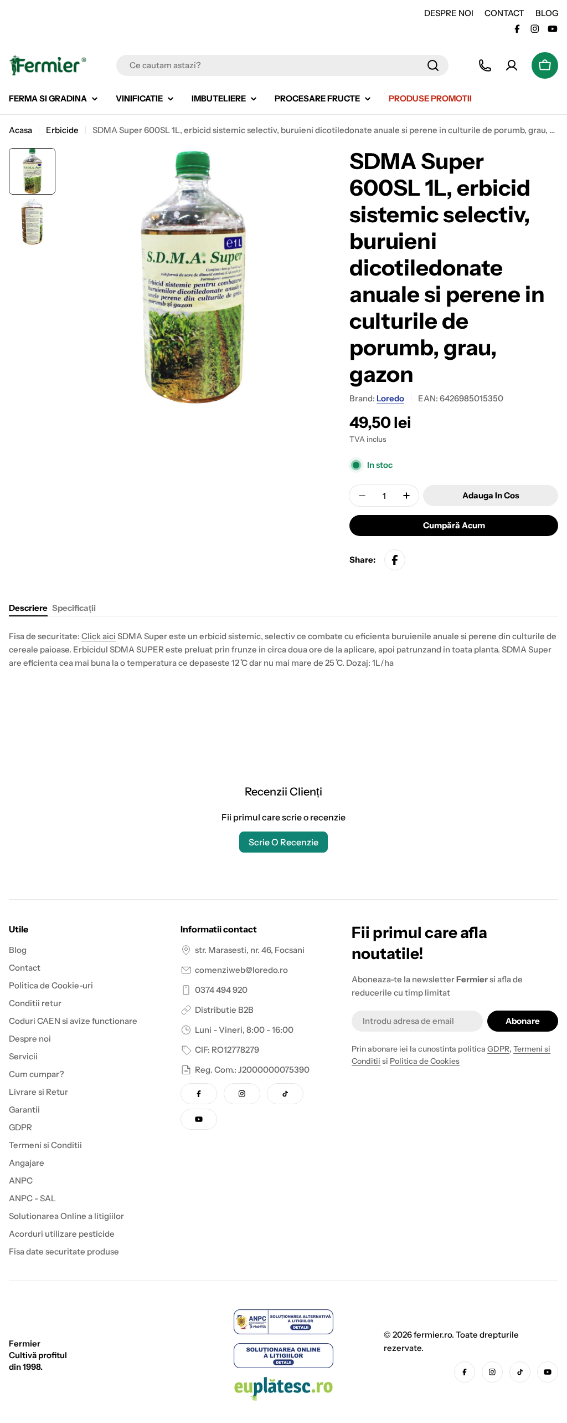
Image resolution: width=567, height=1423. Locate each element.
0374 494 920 (221, 990)
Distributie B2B (224, 1009)
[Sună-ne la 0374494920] (485, 65)
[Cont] (511, 65)
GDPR (498, 1049)
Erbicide (62, 130)
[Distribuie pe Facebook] (394, 559)
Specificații (74, 608)
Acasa (20, 130)
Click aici (98, 636)
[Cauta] (433, 65)
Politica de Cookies (425, 1061)
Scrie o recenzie (283, 842)
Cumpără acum (454, 525)
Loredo (390, 398)
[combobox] (282, 65)
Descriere (28, 608)
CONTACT (504, 13)
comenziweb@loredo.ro (241, 970)
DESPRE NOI (448, 13)
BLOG (546, 13)
